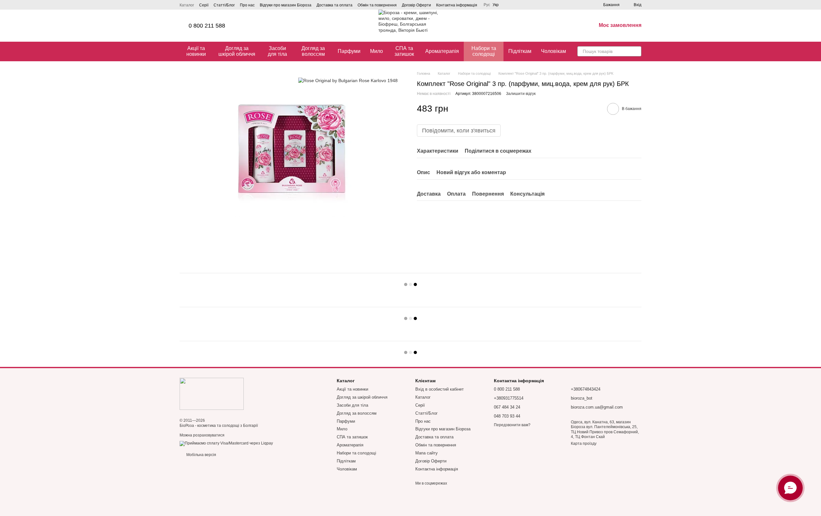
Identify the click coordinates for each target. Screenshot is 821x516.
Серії (203, 5)
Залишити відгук (521, 93)
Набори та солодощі (483, 51)
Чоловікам (553, 51)
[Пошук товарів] (636, 51)
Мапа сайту (426, 453)
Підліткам (519, 51)
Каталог (187, 5)
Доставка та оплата (334, 5)
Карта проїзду (584, 443)
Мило (376, 51)
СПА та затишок (404, 51)
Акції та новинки (196, 51)
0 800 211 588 (207, 26)
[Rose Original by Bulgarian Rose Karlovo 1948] (348, 80)
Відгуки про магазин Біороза (285, 5)
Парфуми (349, 51)
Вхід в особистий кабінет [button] (439, 389)
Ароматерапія (442, 51)
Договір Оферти (416, 5)
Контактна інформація (456, 5)
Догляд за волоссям (313, 51)
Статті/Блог (224, 5)
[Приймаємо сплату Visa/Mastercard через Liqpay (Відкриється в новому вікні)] (226, 443)
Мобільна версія (200, 455)
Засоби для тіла (277, 51)
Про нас (247, 5)
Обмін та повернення (377, 5)
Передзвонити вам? (512, 425)
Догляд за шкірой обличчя (236, 51)
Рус (487, 5)
